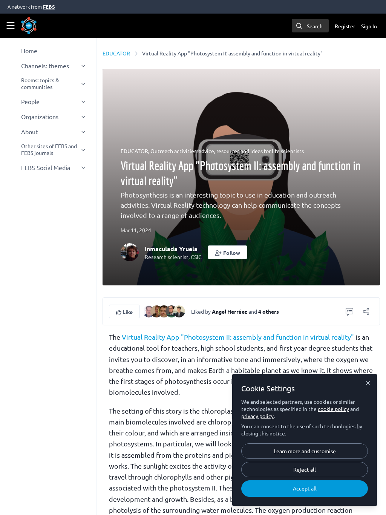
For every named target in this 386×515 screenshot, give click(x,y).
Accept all (305, 488)
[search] (310, 25)
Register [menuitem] (345, 26)
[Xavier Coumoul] (164, 310)
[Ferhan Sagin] (156, 310)
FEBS (49, 6)
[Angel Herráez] (149, 310)
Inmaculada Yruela (171, 249)
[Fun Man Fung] (179, 310)
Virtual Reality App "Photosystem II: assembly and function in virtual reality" (238, 337)
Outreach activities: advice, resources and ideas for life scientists (227, 150)
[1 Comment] (349, 311)
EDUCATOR (116, 53)
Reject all (304, 469)
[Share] (366, 311)
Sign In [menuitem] (369, 26)
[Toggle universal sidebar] (10, 25)
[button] (227, 252)
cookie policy (333, 408)
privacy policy (257, 415)
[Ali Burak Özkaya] (171, 310)
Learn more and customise (305, 451)
